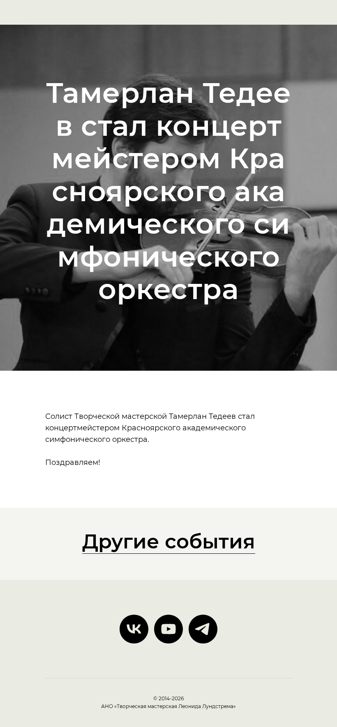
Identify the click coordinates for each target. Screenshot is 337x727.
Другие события (168, 559)
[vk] (134, 646)
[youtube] (168, 646)
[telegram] (203, 646)
